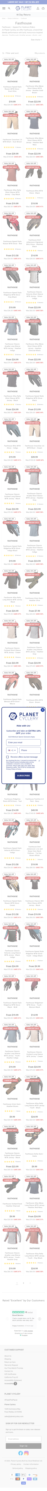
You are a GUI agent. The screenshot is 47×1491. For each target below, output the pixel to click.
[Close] (43, 710)
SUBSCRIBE (23, 775)
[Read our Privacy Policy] (39, 760)
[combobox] (12, 750)
